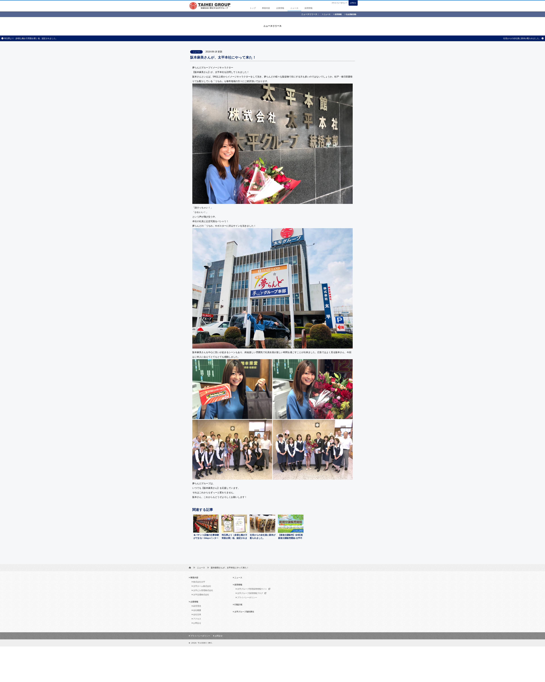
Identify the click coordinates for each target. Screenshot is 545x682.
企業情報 (280, 8)
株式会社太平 (199, 582)
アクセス (197, 619)
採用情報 (309, 8)
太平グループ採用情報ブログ (250, 593)
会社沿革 (197, 614)
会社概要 (197, 610)
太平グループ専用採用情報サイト (252, 589)
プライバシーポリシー (339, 3)
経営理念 (197, 606)
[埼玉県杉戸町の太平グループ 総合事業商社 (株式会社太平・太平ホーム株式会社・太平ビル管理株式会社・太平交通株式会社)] (190, 567)
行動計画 (238, 604)
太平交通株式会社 (201, 594)
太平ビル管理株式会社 (203, 590)
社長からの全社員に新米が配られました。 (522, 38)
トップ (253, 8)
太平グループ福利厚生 (244, 612)
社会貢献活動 (351, 14)
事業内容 (266, 8)
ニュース (294, 8)
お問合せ (353, 3)
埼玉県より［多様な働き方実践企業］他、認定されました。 (30, 38)
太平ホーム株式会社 (202, 586)
